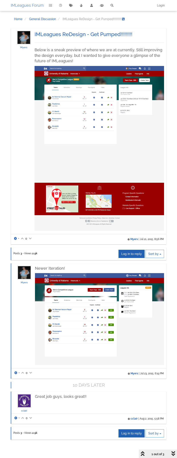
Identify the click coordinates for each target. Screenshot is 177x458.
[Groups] (102, 5)
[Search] (112, 5)
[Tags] (71, 5)
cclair (24, 410)
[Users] (91, 5)
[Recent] (61, 5)
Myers (23, 47)
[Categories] (50, 5)
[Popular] (81, 5)
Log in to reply (131, 254)
